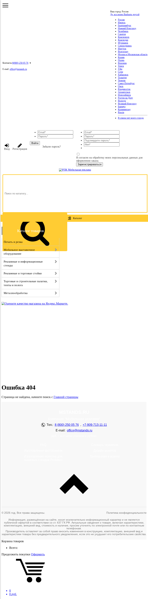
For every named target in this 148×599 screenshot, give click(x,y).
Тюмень (121, 80)
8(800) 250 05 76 (20, 63)
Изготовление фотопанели (43, 450)
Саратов (122, 34)
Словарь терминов (104, 444)
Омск (120, 86)
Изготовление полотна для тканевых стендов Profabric (43, 458)
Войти (34, 143)
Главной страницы (66, 397)
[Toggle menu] (5, 5)
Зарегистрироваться (89, 164)
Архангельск (124, 92)
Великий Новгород (127, 103)
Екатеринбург (124, 25)
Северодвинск (125, 45)
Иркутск (122, 48)
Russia (121, 112)
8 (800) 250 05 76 (67, 424)
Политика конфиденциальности (126, 512)
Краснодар (123, 40)
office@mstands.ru (18, 69)
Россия (121, 19)
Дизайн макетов (104, 450)
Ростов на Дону (125, 98)
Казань (121, 57)
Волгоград (123, 51)
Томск (121, 66)
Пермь (121, 60)
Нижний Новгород (127, 28)
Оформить (38, 554)
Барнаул (121, 106)
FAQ (43, 444)
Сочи (120, 71)
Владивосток (124, 89)
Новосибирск (124, 95)
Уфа (120, 69)
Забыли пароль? (51, 146)
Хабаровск (123, 74)
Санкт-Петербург (126, 83)
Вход (7, 148)
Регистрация (20, 148)
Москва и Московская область (132, 54)
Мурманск (123, 43)
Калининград (124, 109)
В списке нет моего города (131, 118)
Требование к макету (105, 456)
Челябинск (123, 31)
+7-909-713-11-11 (95, 424)
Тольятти (122, 77)
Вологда (122, 100)
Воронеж (122, 63)
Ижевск (121, 22)
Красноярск (123, 37)
